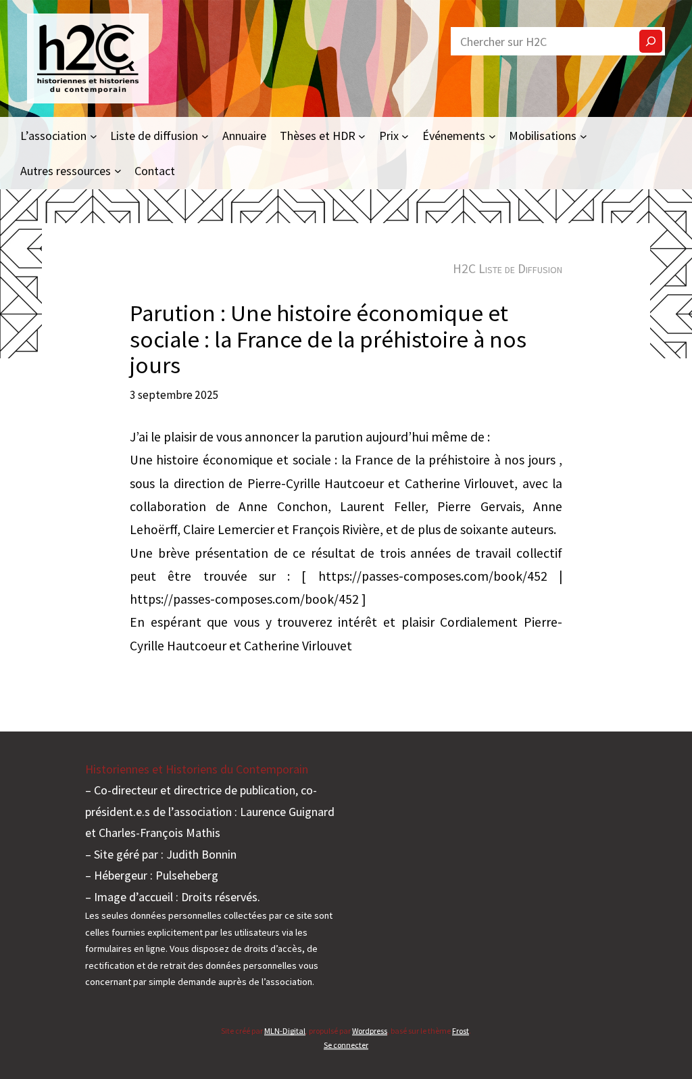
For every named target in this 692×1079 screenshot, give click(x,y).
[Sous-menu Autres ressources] (118, 170)
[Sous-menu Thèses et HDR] (362, 135)
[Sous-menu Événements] (492, 135)
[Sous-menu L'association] (93, 135)
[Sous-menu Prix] (405, 135)
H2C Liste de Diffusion (507, 268)
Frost (460, 1031)
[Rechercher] (650, 41)
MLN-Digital (284, 1031)
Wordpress (369, 1031)
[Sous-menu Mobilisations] (583, 135)
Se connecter (346, 1045)
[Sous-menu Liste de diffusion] (205, 135)
